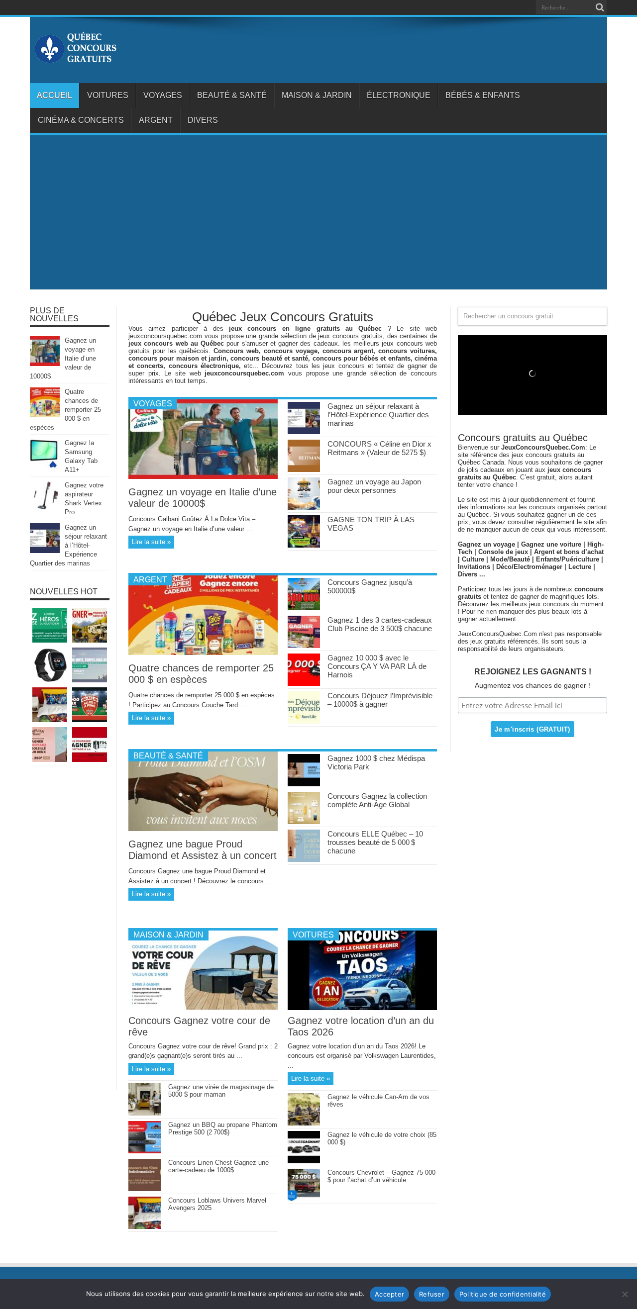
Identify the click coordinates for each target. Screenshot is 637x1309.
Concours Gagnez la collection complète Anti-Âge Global (377, 800)
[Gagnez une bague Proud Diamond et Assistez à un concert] (203, 829)
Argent (156, 120)
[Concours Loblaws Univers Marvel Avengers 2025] (144, 1226)
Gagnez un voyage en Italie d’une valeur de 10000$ (202, 497)
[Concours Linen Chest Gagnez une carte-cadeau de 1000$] (144, 1189)
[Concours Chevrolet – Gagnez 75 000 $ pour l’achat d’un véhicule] (304, 1199)
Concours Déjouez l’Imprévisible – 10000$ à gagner (379, 699)
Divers (203, 120)
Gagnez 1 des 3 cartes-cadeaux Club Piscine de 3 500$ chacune (379, 624)
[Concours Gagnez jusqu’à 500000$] (304, 608)
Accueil (54, 95)
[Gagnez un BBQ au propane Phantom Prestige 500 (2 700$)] (144, 1151)
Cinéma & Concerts (81, 120)
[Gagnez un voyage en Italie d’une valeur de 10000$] (203, 476)
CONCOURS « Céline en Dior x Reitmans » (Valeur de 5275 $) (379, 448)
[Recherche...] (599, 7)
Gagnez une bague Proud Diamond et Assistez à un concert (202, 850)
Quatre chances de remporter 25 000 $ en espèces (201, 673)
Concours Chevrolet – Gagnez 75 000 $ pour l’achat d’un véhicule (381, 1176)
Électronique (398, 95)
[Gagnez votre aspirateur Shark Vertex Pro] (45, 508)
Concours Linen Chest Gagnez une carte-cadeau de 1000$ (218, 1166)
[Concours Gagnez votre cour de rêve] (203, 1008)
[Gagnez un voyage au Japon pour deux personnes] (304, 507)
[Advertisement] (318, 214)
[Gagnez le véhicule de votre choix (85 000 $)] (304, 1161)
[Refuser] (625, 1294)
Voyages (162, 95)
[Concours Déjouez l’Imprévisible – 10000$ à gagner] (304, 721)
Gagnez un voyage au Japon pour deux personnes (374, 485)
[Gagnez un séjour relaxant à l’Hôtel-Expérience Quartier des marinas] (304, 432)
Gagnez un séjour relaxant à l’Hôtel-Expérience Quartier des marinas (378, 414)
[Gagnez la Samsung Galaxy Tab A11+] (45, 466)
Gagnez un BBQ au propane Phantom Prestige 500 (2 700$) (222, 1128)
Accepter (389, 1294)
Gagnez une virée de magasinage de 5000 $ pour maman (221, 1090)
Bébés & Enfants (482, 95)
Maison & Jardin (317, 95)
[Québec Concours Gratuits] (75, 58)
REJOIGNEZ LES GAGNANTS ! (532, 671)
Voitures (107, 95)
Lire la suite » (151, 542)
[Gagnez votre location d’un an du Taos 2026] (362, 1008)
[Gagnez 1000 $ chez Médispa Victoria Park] (304, 784)
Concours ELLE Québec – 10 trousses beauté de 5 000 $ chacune (375, 842)
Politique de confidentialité (502, 1294)
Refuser (431, 1294)
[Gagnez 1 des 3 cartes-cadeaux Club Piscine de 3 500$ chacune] (304, 646)
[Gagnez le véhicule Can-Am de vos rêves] (304, 1123)
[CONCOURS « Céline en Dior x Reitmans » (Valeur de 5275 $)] (304, 469)
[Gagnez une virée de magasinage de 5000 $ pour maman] (144, 1113)
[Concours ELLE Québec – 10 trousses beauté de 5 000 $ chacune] (304, 859)
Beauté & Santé (232, 95)
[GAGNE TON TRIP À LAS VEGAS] (304, 545)
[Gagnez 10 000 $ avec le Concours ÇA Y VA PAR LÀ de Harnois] (304, 683)
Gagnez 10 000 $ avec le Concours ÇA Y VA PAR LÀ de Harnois (376, 666)
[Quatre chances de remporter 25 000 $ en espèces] (203, 652)
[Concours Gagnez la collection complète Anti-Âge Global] (304, 822)
